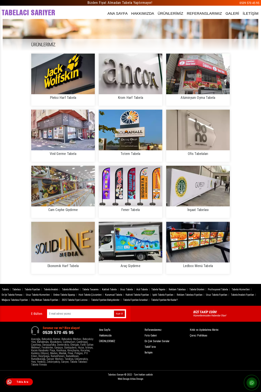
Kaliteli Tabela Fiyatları (137, 294)
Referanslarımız (153, 329)
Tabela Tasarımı (90, 289)
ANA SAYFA (117, 13)
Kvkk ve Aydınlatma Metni (204, 329)
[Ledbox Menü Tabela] (198, 242)
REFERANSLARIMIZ (204, 13)
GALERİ (232, 13)
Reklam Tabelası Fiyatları (189, 294)
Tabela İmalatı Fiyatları (242, 294)
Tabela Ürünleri (196, 289)
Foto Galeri (151, 335)
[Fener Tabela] (130, 186)
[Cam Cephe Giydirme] (63, 186)
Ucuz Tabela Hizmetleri (38, 294)
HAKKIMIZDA (142, 13)
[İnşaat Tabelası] (198, 186)
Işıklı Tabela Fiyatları (163, 294)
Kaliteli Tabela (109, 289)
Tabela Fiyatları (32, 289)
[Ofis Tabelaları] (198, 130)
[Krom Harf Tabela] (130, 74)
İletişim (149, 352)
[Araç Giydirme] (130, 242)
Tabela (5, 289)
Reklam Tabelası (177, 289)
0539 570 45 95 (249, 3)
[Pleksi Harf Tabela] (63, 74)
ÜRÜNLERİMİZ (170, 13)
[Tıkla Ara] (10, 382)
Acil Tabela (142, 289)
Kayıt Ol (119, 313)
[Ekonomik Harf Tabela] (63, 242)
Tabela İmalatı (51, 289)
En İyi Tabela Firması (12, 294)
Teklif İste (150, 347)
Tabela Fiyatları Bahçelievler (105, 299)
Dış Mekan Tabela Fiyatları (44, 299)
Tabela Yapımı (158, 289)
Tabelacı (16, 289)
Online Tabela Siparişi (64, 294)
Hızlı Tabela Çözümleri (90, 294)
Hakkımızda (105, 335)
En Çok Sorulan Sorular (157, 341)
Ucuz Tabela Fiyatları (216, 294)
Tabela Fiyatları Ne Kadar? (164, 299)
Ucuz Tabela (126, 289)
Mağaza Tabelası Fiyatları (15, 299)
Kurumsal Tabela (113, 294)
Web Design (130, 378)
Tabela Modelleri (70, 289)
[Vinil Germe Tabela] (63, 130)
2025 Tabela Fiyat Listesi (75, 299)
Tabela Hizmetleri (241, 289)
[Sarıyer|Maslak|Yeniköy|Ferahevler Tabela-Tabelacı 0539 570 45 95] (28, 12)
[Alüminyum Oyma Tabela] (198, 74)
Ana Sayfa (104, 329)
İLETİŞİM (251, 13)
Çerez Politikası (198, 335)
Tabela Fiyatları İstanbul (135, 299)
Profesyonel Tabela (218, 289)
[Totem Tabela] (130, 130)
